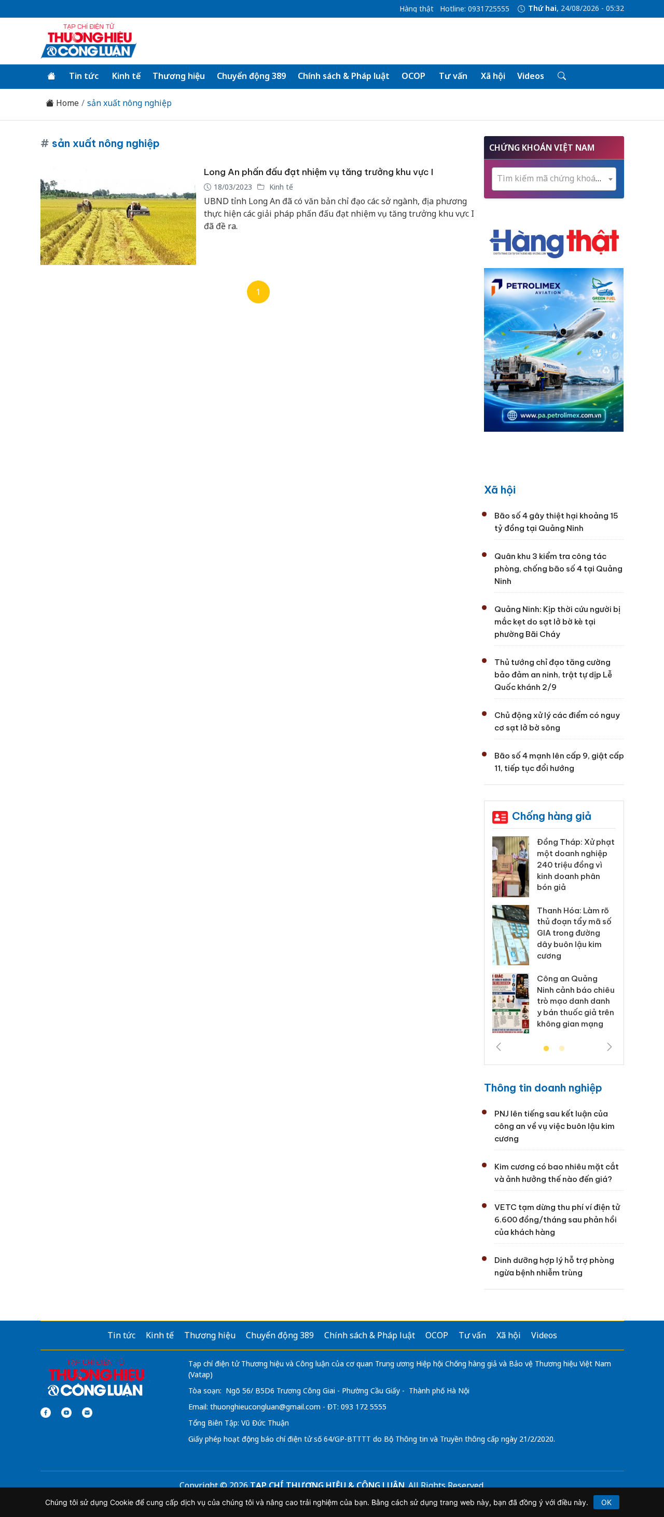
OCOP (413, 76)
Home (66, 103)
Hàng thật (416, 8)
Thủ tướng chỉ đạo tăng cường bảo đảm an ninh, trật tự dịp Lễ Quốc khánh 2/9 (553, 674)
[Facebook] (45, 1412)
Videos (530, 76)
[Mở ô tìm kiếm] (561, 76)
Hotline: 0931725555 (474, 8)
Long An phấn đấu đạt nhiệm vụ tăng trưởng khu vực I (318, 172)
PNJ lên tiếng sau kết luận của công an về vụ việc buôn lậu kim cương (554, 1126)
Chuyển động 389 (251, 76)
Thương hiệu (179, 76)
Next (609, 1047)
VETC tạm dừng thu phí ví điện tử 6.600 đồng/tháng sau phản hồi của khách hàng (557, 1219)
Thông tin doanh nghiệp (543, 1087)
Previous (498, 1047)
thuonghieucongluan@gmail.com (265, 1407)
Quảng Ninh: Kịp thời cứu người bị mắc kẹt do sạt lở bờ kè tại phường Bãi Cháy (557, 621)
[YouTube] (66, 1412)
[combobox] (554, 179)
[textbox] (554, 178)
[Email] (87, 1412)
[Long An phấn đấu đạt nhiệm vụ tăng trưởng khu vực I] (118, 215)
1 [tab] (546, 1049)
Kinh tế (126, 76)
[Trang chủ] (51, 76)
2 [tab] (562, 1049)
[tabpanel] (554, 938)
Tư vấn (453, 76)
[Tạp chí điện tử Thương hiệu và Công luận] (95, 1377)
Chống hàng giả (551, 815)
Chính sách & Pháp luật (344, 76)
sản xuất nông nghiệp (130, 103)
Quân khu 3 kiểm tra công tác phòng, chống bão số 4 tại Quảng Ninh (558, 568)
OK (606, 1502)
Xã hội (493, 76)
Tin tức (84, 76)
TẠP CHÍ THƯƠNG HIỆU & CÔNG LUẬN (327, 1485)
